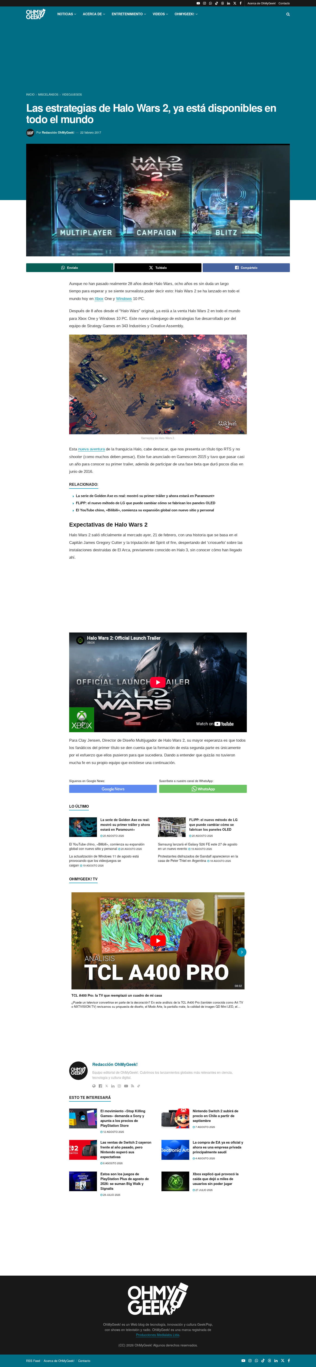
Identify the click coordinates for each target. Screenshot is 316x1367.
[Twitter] (106, 1085)
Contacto (284, 3)
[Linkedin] (113, 1085)
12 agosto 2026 (113, 1131)
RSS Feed (33, 1360)
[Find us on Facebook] (241, 3)
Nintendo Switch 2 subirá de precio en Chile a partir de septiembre (215, 1115)
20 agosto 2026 (113, 835)
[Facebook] (100, 1085)
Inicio (30, 94)
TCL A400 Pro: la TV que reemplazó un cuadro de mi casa (116, 995)
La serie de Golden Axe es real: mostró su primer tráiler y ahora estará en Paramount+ (145, 496)
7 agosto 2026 (205, 1127)
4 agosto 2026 (205, 1158)
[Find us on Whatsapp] (210, 3)
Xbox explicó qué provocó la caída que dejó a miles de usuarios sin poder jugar (216, 1178)
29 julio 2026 (111, 1194)
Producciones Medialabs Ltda (157, 1334)
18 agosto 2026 (220, 861)
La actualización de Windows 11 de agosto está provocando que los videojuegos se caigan (104, 860)
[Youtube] (126, 1085)
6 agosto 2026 (112, 1163)
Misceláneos (48, 94)
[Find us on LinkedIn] (228, 3)
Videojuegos (72, 94)
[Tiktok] (138, 1085)
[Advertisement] (158, 57)
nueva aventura (91, 449)
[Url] (94, 1085)
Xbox (99, 299)
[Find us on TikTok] (216, 3)
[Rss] (132, 1085)
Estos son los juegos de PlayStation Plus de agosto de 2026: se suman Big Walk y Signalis (124, 1181)
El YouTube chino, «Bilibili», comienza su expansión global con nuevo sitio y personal (145, 510)
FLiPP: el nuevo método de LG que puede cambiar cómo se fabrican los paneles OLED (145, 503)
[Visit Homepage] (36, 14)
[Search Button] (288, 13)
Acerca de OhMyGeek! (262, 3)
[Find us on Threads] (222, 3)
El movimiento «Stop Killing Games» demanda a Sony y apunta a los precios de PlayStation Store (122, 1118)
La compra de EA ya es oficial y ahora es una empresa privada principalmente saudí (218, 1147)
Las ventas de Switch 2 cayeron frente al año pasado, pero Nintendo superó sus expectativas (125, 1149)
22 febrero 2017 (90, 132)
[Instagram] (119, 1085)
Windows (124, 299)
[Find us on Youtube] (198, 3)
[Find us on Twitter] (234, 3)
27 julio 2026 (204, 1190)
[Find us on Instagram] (204, 3)
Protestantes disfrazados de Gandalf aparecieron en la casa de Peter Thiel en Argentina (198, 858)
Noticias (65, 14)
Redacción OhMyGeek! (58, 132)
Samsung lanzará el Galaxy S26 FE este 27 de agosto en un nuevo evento (197, 846)
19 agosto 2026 (201, 849)
